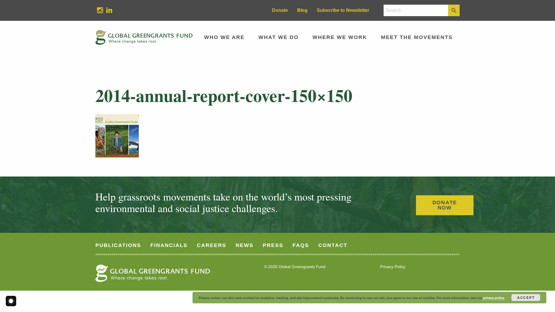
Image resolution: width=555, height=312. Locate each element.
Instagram (97, 10)
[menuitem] (100, 10)
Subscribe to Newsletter (343, 10)
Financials (169, 245)
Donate (280, 10)
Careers (211, 245)
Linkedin (107, 10)
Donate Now (444, 205)
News (245, 245)
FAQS (301, 245)
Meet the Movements (417, 37)
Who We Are (224, 37)
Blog (302, 10)
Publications (118, 245)
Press (273, 245)
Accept (526, 297)
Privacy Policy (392, 267)
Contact (332, 245)
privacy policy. (494, 298)
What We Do (278, 37)
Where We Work (339, 37)
